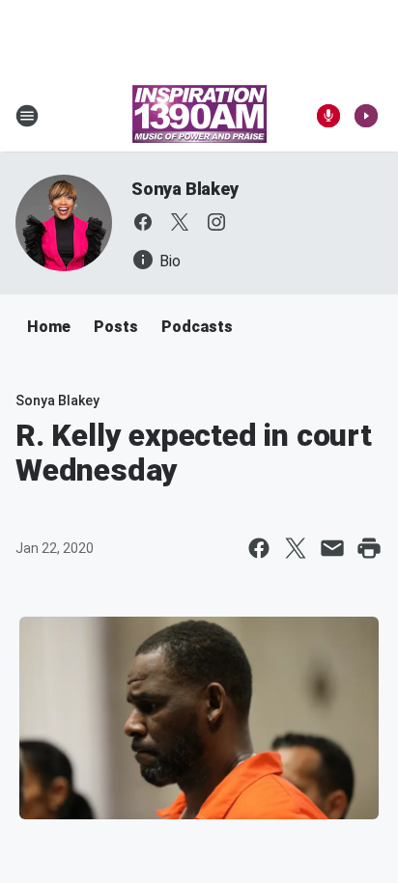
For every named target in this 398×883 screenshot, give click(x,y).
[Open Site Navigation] (27, 115)
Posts (116, 326)
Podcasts (197, 326)
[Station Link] (199, 116)
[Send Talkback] (328, 115)
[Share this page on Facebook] (258, 548)
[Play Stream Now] (366, 115)
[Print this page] (369, 548)
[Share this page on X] (295, 548)
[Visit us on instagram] (216, 222)
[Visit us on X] (179, 222)
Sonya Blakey (185, 189)
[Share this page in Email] (332, 548)
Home (49, 326)
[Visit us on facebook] (143, 222)
